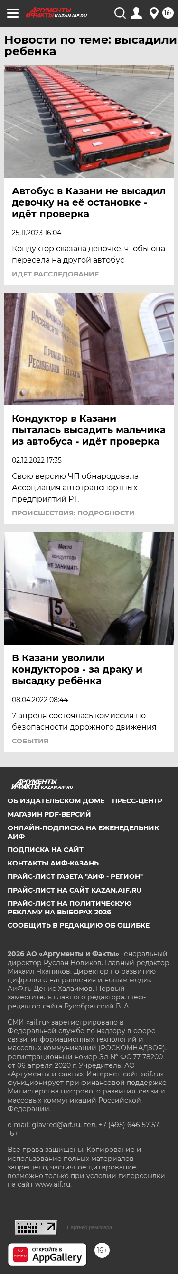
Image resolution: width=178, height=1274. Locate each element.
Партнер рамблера (89, 1227)
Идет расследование (55, 274)
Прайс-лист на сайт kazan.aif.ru (74, 890)
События (30, 741)
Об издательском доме (56, 801)
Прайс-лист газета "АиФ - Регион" (75, 876)
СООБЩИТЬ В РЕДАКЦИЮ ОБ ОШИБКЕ (79, 925)
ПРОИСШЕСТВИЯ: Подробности (73, 513)
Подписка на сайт (46, 850)
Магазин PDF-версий (49, 814)
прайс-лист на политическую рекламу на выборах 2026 (70, 907)
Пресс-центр (137, 801)
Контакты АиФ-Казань (53, 863)
